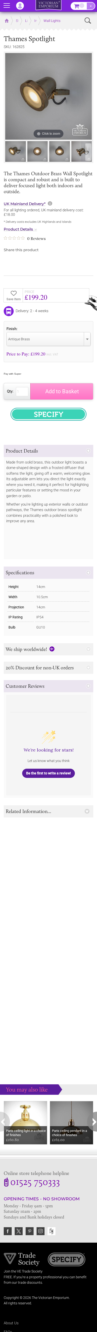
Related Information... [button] (28, 811)
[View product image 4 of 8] (81, 151)
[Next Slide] (88, 152)
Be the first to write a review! (48, 773)
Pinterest (30, 1231)
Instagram (41, 1231)
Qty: (10, 391)
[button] (48, 451)
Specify (66, 1260)
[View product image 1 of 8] (15, 151)
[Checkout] (90, 6)
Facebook (8, 1231)
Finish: (11, 329)
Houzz (51, 1231)
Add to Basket (62, 391)
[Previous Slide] (9, 152)
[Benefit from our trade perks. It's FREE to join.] (22, 1259)
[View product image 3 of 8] (59, 151)
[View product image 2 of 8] (37, 151)
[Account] (22, 6)
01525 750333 (35, 1182)
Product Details (18, 229)
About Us (11, 1323)
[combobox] (48, 339)
